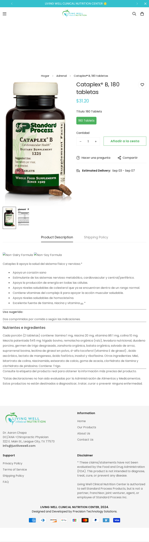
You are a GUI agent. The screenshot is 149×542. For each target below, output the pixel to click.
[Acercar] (65, 88)
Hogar (45, 76)
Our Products (86, 427)
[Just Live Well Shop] (74, 13)
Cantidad (82, 133)
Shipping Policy (13, 476)
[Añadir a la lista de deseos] (142, 85)
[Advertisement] (74, 45)
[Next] (137, 3)
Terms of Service (15, 469)
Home (81, 421)
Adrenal (61, 76)
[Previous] (11, 3)
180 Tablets (86, 120)
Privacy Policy (12, 463)
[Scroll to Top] (142, 522)
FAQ (6, 482)
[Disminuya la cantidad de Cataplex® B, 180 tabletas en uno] (80, 141)
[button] (142, 14)
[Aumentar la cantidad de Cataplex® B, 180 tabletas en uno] (96, 141)
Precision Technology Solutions (95, 511)
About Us (83, 433)
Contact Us (85, 440)
